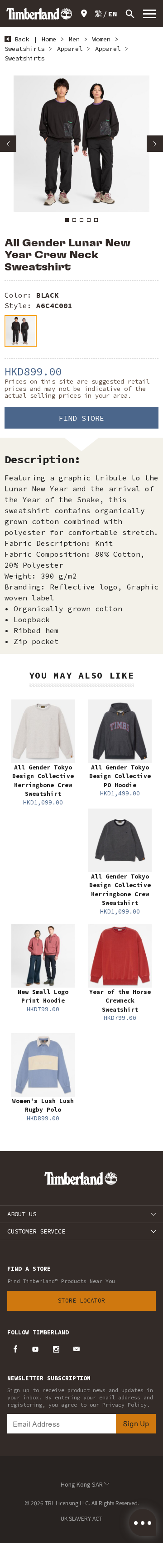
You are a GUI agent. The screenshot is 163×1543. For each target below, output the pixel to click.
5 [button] (96, 220)
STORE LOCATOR (85, 13)
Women (101, 39)
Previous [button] (8, 143)
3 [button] (81, 220)
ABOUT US (21, 1214)
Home (49, 39)
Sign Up (136, 1423)
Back (21, 39)
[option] (81, 143)
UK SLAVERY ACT (81, 1518)
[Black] (21, 331)
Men (74, 39)
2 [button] (74, 220)
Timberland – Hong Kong (39, 14)
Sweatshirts (24, 49)
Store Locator (81, 1300)
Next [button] (155, 143)
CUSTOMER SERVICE (36, 1231)
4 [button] (89, 220)
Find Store (81, 418)
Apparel (69, 49)
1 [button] (67, 220)
